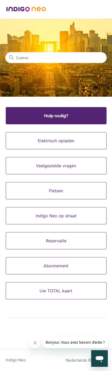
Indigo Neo (16, 359)
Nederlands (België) (84, 360)
